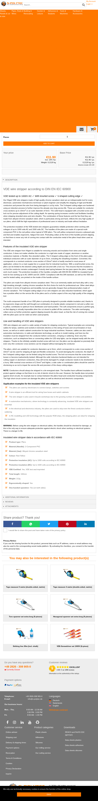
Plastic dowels (78, 30)
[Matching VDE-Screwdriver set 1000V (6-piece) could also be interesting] (72, 634)
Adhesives (28, 59)
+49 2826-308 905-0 (34, 696)
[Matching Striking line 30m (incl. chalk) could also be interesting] (25, 634)
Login (89, 4)
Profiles (76, 38)
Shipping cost (11, 737)
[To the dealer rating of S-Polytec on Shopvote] (52, 668)
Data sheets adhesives (74, 745)
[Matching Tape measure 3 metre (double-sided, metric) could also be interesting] (72, 575)
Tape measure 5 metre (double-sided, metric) (25, 587)
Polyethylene (17, 35)
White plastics (5, 118)
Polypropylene (17, 38)
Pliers (62, 70)
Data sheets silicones (73, 750)
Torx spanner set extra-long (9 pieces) (25, 617)
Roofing (40, 16)
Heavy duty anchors (81, 32)
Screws (26, 78)
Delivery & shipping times (16, 743)
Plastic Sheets (5, 19)
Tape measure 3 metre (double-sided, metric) (72, 587)
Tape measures (66, 99)
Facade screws (79, 22)
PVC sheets (4, 54)
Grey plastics (5, 120)
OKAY (49, 794)
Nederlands (54, 703)
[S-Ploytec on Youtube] (29, 722)
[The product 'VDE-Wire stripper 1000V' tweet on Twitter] (49, 524)
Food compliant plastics (4, 99)
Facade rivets (78, 19)
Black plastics (5, 123)
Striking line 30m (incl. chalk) (25, 646)
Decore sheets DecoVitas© (4, 128)
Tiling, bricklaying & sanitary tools (65, 51)
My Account (91, 1)
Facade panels (30, 67)
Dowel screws (78, 27)
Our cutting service (43, 753)
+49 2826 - (17, 666)
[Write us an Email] (81, 129)
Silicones (51, 22)
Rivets (26, 75)
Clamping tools (66, 86)
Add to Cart (49, 143)
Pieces (6, 137)
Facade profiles (30, 72)
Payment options (12, 748)
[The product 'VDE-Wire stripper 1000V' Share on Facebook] (12, 524)
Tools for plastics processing (64, 32)
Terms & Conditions (13, 758)
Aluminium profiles (80, 40)
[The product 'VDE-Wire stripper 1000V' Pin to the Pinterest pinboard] (67, 524)
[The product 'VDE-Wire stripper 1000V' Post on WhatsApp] (31, 524)
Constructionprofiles (81, 46)
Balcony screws (79, 24)
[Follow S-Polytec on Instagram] (14, 722)
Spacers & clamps (80, 35)
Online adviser (11, 732)
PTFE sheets (5, 43)
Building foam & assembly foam (53, 40)
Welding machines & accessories (65, 24)
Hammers (64, 72)
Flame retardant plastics (3, 107)
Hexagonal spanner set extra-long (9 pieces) (72, 617)
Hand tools (64, 40)
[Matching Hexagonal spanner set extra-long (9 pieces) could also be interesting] (72, 604)
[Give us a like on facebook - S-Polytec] (7, 722)
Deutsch (54, 700)
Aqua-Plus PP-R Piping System (17, 24)
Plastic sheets (41, 732)
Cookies (9, 763)
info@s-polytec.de (35, 699)
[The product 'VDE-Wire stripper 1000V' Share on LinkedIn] (85, 524)
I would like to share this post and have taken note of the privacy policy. (37, 530)
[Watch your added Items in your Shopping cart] (92, 129)
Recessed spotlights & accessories (28, 24)
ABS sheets (4, 30)
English (54, 706)
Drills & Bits (64, 38)
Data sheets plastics (73, 740)
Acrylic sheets (5, 51)
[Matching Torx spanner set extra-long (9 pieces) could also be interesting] (25, 604)
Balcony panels (30, 70)
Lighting (40, 30)
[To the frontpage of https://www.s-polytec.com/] (12, 5)
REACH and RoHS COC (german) (74, 733)
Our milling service (42, 748)
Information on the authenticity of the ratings (64, 673)
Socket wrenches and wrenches (65, 64)
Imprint (8, 774)
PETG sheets (5, 62)
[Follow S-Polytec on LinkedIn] (22, 722)
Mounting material (80, 16)
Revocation (10, 753)
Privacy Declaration (13, 769)
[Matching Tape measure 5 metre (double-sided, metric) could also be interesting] (25, 575)
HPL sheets (4, 27)
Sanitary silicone (30, 35)
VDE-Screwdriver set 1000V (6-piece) (72, 646)
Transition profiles (80, 43)
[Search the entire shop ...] (83, 5)
